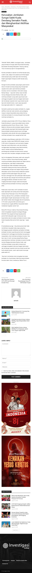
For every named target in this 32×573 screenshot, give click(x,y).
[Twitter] (11, 34)
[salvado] (3, 30)
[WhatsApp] (18, 34)
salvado (6, 30)
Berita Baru (7, 6)
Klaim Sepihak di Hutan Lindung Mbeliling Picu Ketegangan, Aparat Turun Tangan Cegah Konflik (19, 329)
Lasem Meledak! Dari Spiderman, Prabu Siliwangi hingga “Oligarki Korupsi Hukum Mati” (20, 523)
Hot (2, 324)
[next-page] (5, 335)
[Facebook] (8, 34)
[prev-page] (2, 335)
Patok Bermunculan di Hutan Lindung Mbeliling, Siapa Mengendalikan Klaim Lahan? (20, 321)
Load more (15, 530)
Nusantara (13, 6)
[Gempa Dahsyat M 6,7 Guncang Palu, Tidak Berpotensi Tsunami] (6, 314)
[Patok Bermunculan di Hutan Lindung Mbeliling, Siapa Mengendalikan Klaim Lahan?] (6, 322)
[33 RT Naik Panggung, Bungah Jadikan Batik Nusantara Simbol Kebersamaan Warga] (6, 506)
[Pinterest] (15, 34)
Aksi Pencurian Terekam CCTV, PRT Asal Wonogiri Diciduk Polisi (8, 281)
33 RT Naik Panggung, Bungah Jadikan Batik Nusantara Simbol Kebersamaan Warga (20, 505)
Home (3, 6)
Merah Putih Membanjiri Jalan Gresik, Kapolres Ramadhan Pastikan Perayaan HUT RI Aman (20, 497)
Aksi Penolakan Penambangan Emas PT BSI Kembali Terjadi (24, 281)
